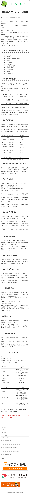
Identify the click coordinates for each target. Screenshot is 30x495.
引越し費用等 (10, 73)
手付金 (8, 60)
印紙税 (8, 56)
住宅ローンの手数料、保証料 (14, 58)
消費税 (8, 71)
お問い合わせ (5, 435)
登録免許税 (9, 64)
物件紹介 (4, 427)
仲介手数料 (9, 55)
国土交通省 (4, 114)
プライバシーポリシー (6, 429)
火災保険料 (9, 62)
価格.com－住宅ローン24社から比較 (11, 415)
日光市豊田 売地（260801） (8, 440)
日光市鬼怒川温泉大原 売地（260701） (11, 443)
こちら (15, 45)
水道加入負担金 (10, 67)
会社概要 (4, 432)
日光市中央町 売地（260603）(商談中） (11, 451)
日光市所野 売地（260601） (8, 454)
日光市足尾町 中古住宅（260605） (10, 447)
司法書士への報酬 (11, 66)
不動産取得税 (10, 69)
